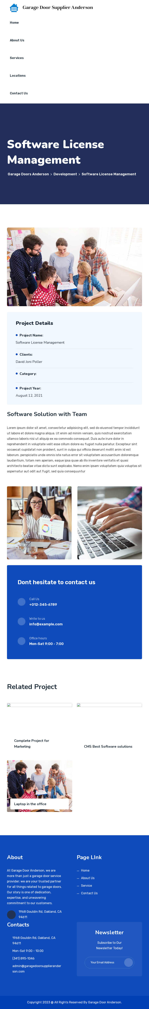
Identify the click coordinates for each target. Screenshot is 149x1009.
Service (86, 885)
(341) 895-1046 (23, 958)
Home (14, 22)
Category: (28, 373)
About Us (17, 40)
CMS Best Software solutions (108, 746)
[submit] (128, 962)
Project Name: (31, 335)
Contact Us (19, 93)
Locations (18, 75)
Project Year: (30, 388)
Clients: (26, 354)
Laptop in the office (30, 804)
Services (17, 58)
